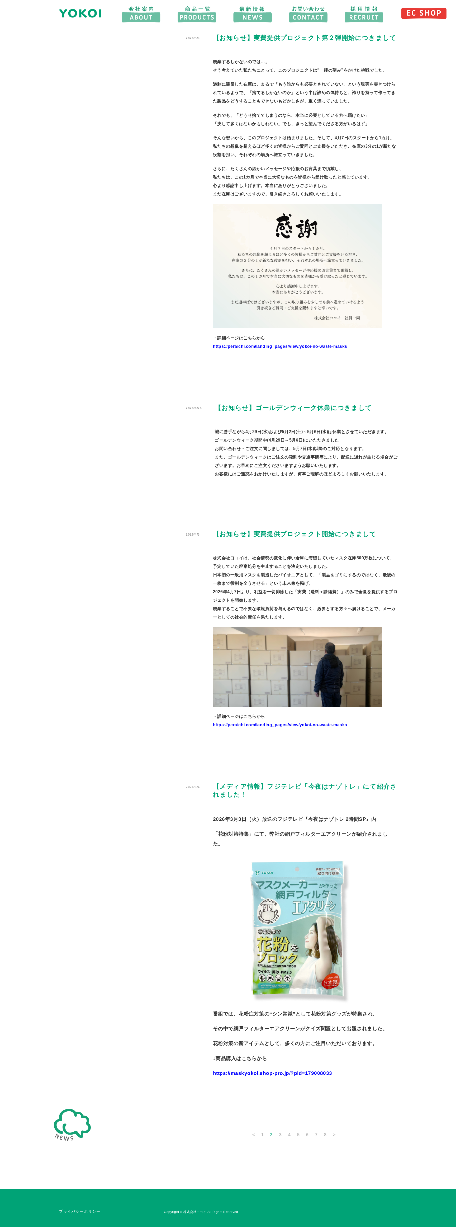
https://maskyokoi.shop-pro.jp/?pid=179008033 (272, 1073)
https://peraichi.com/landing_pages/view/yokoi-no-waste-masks (280, 346)
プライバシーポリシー (80, 1211)
